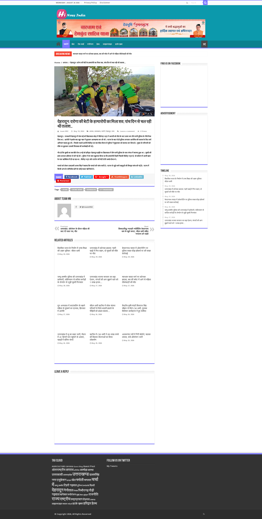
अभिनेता (76, 470)
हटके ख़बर (119, 44)
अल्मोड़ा (83, 469)
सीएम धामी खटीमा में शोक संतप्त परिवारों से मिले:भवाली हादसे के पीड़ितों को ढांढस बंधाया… (102, 308)
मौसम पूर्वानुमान (84, 495)
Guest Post (89, 466)
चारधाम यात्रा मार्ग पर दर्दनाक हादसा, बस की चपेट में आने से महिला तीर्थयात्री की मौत (102, 54)
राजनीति (93, 494)
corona (69, 466)
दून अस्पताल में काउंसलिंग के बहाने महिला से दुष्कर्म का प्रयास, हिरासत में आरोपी (71, 308)
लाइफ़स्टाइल (107, 44)
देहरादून (108, 131)
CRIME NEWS (77, 190)
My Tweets (112, 466)
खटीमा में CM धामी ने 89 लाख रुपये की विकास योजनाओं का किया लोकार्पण (104, 337)
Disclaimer (105, 3)
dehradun (91, 190)
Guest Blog (78, 467)
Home (57, 62)
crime (65, 190)
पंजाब (76, 490)
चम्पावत (87, 479)
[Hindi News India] (71, 13)
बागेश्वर (63, 494)
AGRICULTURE (58, 466)
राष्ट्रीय (65, 499)
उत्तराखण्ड (97, 131)
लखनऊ (92, 500)
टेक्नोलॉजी (85, 485)
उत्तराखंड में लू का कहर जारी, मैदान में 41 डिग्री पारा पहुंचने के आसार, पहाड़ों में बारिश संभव (71, 337)
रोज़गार (86, 499)
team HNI (64, 131)
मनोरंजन (90, 44)
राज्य (113, 131)
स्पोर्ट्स (70, 504)
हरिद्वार (87, 503)
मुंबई (77, 495)
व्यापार (64, 504)
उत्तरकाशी (57, 474)
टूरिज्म (79, 485)
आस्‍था (91, 469)
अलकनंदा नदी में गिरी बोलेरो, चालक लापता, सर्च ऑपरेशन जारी (136, 335)
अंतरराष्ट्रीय (58, 469)
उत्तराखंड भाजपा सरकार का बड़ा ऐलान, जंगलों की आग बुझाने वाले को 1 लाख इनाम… (104, 279)
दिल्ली (92, 485)
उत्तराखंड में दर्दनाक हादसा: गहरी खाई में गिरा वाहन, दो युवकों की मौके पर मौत (104, 251)
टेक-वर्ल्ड (81, 44)
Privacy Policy (90, 3)
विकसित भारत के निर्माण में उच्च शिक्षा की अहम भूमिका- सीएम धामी (72, 249)
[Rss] (187, 3)
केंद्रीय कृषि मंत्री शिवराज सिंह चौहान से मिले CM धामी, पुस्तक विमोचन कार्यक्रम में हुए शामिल (134, 308)
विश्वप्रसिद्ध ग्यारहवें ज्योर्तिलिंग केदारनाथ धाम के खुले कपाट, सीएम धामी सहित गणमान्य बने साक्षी (133, 230)
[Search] (205, 2)
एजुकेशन (61, 480)
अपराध (65, 62)
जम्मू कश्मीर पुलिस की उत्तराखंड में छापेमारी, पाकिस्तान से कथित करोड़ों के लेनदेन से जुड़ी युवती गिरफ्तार (71, 279)
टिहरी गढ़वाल (70, 485)
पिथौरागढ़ (83, 490)
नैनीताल (68, 490)
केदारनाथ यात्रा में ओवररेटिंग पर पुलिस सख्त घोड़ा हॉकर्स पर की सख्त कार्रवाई (136, 251)
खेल (73, 44)
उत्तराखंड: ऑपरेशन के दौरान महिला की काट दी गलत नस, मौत (74, 229)
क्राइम (69, 480)
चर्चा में (66, 44)
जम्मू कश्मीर (59, 485)
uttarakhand (106, 190)
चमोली (80, 480)
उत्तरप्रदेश (67, 474)
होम (58, 44)
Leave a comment (127, 131)
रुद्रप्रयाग (76, 499)
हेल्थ (98, 44)
